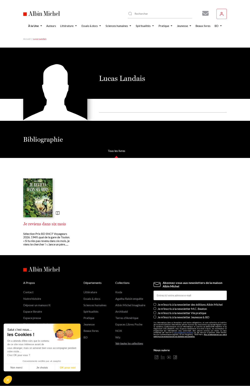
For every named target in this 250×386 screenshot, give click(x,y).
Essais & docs (91, 298)
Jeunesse (89, 324)
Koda (118, 292)
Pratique (88, 318)
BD (85, 337)
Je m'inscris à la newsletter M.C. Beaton (182, 308)
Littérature (90, 292)
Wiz (117, 337)
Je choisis (42, 367)
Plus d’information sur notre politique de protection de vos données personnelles (190, 335)
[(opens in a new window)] (156, 357)
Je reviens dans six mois (44, 224)
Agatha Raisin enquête (129, 298)
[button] (7, 379)
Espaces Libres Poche (128, 324)
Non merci (16, 367)
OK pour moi (68, 367)
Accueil (27, 39)
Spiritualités (90, 311)
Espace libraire (32, 311)
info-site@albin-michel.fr (183, 332)
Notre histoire (32, 298)
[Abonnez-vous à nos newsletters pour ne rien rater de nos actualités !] (204, 13)
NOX (118, 330)
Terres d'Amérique (126, 318)
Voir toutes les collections (129, 343)
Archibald (121, 311)
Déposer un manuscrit (37, 305)
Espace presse (32, 318)
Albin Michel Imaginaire (130, 305)
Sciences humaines (95, 305)
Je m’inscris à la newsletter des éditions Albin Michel (190, 304)
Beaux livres (91, 330)
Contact (28, 292)
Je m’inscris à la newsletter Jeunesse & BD (183, 317)
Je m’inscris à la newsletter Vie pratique (182, 313)
